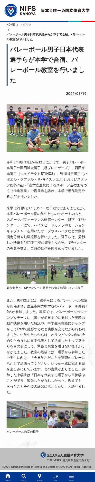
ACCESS (39, 477)
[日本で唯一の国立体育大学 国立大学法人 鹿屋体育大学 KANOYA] (47, 10)
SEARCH (23, 477)
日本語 (55, 477)
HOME (8, 477)
